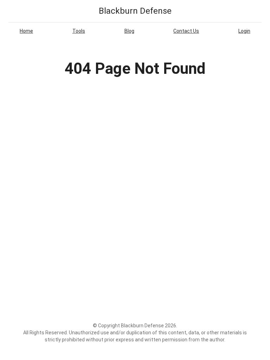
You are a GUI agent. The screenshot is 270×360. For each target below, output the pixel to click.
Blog (129, 31)
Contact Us (186, 31)
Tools (78, 31)
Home (26, 31)
